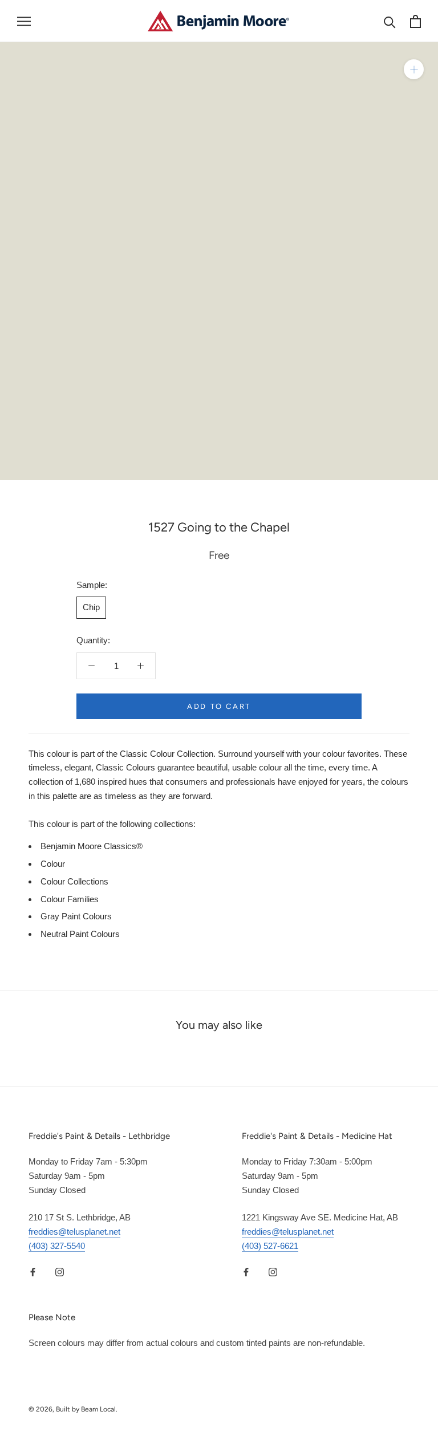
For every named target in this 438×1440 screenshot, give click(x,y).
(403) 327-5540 (57, 1246)
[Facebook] (33, 1272)
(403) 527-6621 (270, 1246)
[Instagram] (59, 1272)
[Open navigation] (24, 21)
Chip (91, 607)
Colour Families (69, 899)
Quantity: (93, 640)
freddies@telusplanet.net (74, 1231)
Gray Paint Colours (76, 916)
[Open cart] (415, 21)
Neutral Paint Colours (80, 934)
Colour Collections (74, 881)
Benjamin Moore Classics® (91, 846)
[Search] (390, 21)
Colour (52, 864)
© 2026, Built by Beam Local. (73, 1409)
